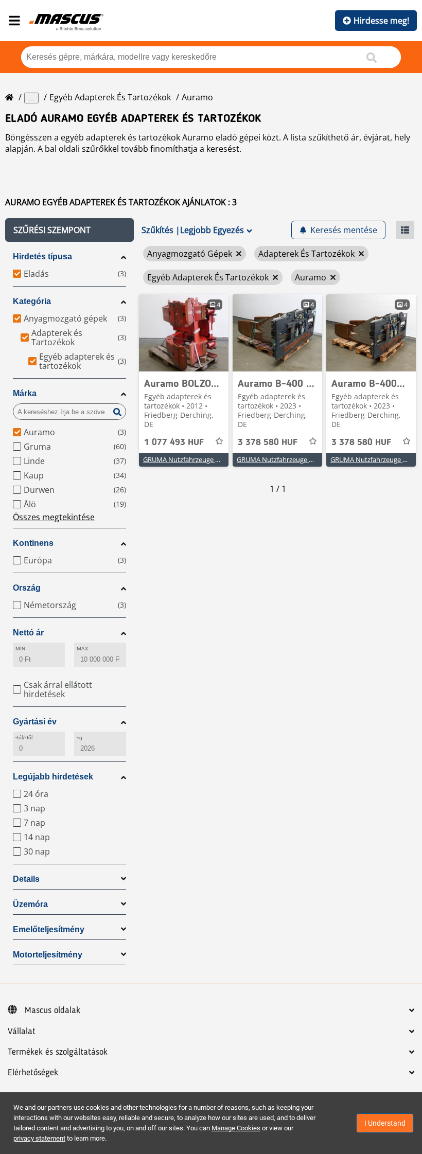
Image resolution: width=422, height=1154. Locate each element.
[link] (183, 332)
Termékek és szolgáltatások (58, 1052)
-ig (79, 737)
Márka (25, 393)
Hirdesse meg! (381, 20)
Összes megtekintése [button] (54, 517)
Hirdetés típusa (42, 256)
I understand (385, 1123)
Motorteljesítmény (47, 954)
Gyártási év (35, 721)
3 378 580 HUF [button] (267, 442)
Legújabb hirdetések (53, 776)
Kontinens (33, 543)
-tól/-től (23, 737)
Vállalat (22, 1031)
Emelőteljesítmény (48, 929)
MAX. (83, 648)
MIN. (21, 648)
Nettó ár (28, 632)
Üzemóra (30, 904)
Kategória (32, 301)
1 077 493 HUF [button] (174, 442)
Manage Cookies (236, 1128)
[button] (69, 230)
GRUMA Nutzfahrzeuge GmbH (189, 459)
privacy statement (39, 1138)
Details (26, 879)
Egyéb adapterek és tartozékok (110, 97)
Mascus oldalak (52, 1010)
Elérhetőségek (33, 1072)
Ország (27, 587)
